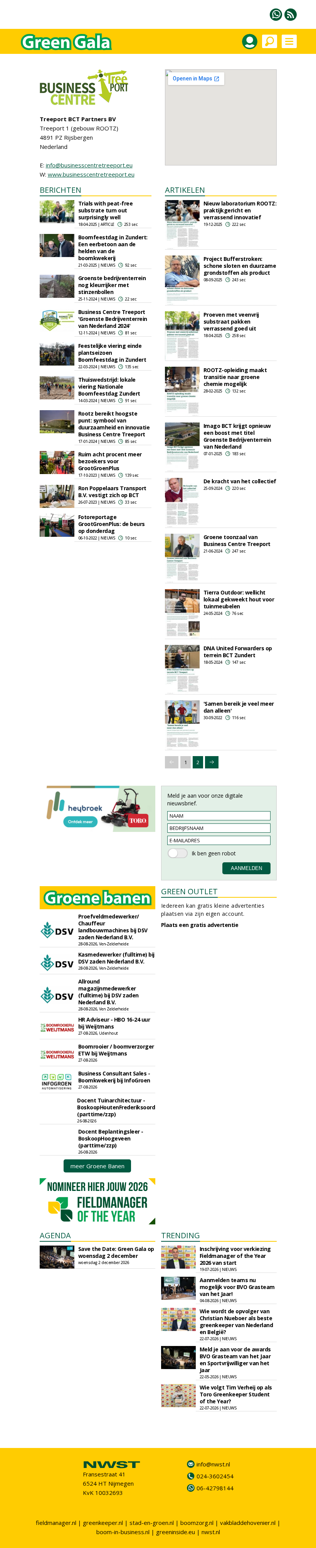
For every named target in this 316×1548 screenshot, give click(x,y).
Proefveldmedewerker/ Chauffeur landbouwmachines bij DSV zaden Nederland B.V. (113, 927)
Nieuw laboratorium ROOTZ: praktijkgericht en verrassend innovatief (240, 210)
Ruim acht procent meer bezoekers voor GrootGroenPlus (110, 461)
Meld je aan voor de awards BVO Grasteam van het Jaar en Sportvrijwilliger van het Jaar (235, 1360)
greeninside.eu (175, 1532)
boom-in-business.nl (123, 1532)
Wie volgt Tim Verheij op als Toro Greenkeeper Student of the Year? (236, 1394)
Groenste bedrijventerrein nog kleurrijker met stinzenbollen (112, 285)
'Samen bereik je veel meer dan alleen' (238, 707)
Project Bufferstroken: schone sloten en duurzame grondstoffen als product (239, 265)
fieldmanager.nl (56, 1522)
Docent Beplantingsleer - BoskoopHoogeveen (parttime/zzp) (110, 1138)
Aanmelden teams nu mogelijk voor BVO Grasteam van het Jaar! (237, 1287)
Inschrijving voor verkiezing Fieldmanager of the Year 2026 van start (235, 1255)
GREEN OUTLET (189, 891)
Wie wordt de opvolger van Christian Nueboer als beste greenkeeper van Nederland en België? (236, 1322)
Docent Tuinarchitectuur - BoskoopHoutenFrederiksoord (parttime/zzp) (116, 1107)
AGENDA (55, 1235)
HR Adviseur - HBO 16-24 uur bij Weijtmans (114, 1023)
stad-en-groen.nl (151, 1522)
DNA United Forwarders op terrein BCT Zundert (237, 652)
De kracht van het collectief (239, 481)
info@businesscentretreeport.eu (89, 165)
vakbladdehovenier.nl (248, 1522)
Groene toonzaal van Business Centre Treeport (237, 540)
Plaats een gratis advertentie (200, 924)
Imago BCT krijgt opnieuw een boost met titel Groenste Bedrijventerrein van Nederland (237, 436)
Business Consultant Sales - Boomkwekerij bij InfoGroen (114, 1077)
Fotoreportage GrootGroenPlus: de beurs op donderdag (111, 523)
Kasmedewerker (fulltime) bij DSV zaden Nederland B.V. (116, 958)
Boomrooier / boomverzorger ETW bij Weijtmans (116, 1050)
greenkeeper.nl (103, 1522)
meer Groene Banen (97, 1166)
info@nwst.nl (213, 1464)
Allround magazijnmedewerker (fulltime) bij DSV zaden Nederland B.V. (108, 992)
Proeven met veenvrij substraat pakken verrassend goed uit (231, 321)
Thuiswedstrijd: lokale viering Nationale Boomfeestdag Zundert (109, 386)
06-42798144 (215, 1488)
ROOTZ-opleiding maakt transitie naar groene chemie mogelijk (235, 376)
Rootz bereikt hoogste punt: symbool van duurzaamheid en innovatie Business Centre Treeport (114, 424)
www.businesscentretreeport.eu (91, 174)
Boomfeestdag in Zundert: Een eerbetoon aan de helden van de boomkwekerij (113, 248)
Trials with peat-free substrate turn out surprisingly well (105, 210)
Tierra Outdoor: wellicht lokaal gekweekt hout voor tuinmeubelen (238, 599)
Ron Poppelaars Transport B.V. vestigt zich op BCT (112, 491)
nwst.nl (211, 1532)
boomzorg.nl (196, 1522)
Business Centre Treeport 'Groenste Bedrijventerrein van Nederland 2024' (112, 318)
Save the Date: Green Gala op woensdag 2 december (116, 1252)
